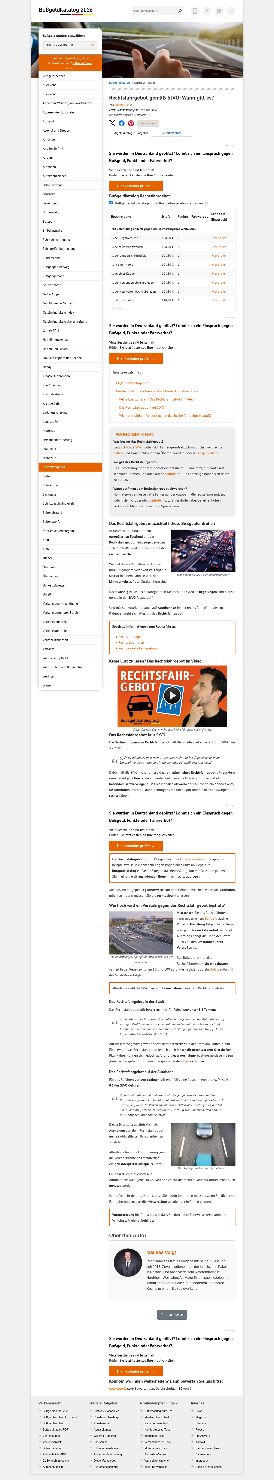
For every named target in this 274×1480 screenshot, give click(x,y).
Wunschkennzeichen (157, 1460)
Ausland (48, 158)
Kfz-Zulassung (52, 385)
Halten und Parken (55, 349)
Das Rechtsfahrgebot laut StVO (141, 407)
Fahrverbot (49, 1454)
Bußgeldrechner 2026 (56, 1411)
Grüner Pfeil (51, 331)
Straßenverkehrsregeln (58, 531)
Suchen (180, 10)
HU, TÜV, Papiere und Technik (62, 358)
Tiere (46, 549)
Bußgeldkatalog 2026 (66, 11)
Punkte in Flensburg (106, 1417)
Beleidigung (51, 203)
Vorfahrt (48, 649)
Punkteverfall (102, 1423)
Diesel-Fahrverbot (105, 1460)
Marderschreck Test (156, 1417)
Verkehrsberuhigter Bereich (61, 612)
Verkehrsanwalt (52, 1442)
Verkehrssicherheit (55, 640)
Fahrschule (100, 1442)
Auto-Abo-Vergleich (156, 1454)
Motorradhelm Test (156, 1448)
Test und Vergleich (155, 1466)
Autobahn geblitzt (53, 1466)
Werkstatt (49, 676)
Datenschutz (203, 1454)
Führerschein (52, 258)
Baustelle (49, 194)
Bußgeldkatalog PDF (55, 1429)
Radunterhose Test (156, 1423)
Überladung (51, 576)
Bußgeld (211, 918)
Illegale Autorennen (56, 376)
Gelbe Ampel (51, 294)
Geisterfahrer (52, 285)
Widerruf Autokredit (105, 1435)
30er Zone (50, 85)
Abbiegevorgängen (193, 859)
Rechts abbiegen (130, 636)
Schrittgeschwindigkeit (58, 503)
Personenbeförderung (57, 440)
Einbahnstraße (52, 230)
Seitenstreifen (52, 522)
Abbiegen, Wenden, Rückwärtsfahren (67, 103)
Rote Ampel (51, 485)
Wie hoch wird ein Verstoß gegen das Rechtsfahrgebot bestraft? (165, 415)
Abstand (48, 121)
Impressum (202, 1460)
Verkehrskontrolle (55, 631)
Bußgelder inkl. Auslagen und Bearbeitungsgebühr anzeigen (159, 203)
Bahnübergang (53, 185)
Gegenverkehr (208, 453)
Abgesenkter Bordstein (58, 112)
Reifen (47, 476)
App (195, 10)
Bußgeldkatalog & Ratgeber (130, 133)
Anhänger (49, 139)
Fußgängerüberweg (56, 267)
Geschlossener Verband (58, 303)
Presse (199, 1429)
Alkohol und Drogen (56, 130)
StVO (139, 447)
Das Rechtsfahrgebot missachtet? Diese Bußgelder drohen (158, 391)
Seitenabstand (52, 513)
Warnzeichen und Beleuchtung (63, 667)
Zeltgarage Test (154, 1435)
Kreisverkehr (51, 403)
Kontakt (200, 1442)
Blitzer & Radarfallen (106, 1411)
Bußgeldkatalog (119, 83)
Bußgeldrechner (54, 76)
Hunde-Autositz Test (157, 1429)
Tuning (98, 1454)
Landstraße (50, 422)
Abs (128, 447)
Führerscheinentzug (106, 1466)
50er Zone (50, 94)
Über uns (201, 1423)
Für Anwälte (202, 1435)
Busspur (48, 221)
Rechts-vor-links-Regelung (138, 648)
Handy (47, 367)
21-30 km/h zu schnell (56, 1460)
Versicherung (114, 1454)
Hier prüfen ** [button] (220, 238)
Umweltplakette (54, 585)
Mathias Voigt (123, 105)
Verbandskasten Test (157, 1442)
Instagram (230, 10)
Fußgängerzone (53, 276)
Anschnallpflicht (54, 149)
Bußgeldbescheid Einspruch (60, 1417)
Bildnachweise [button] (172, 1314)
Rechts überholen (131, 642)
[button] (112, 123)
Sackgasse (50, 494)
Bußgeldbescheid (53, 1423)
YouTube (218, 10)
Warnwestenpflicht (55, 658)
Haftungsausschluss (208, 1448)
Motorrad (49, 431)
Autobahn (49, 167)
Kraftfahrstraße (53, 394)
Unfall (47, 594)
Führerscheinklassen (106, 1448)
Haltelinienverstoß (55, 340)
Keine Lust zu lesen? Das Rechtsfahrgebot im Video (156, 399)
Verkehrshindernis (55, 622)
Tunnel (47, 558)
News (198, 1411)
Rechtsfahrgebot (54, 467)
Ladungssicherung (55, 412)
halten (118, 453)
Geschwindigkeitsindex (58, 312)
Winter (47, 685)
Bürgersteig (51, 212)
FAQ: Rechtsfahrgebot (132, 383)
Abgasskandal (102, 1429)
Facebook (207, 10)
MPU (63, 1454)
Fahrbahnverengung (56, 240)
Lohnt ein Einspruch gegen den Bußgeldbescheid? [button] (70, 60)
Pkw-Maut (49, 449)
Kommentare (148, 123)
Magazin (200, 1417)
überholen (155, 500)
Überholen (50, 567)
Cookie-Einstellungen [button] (208, 1466)
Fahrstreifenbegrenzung (59, 249)
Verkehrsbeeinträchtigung (60, 604)
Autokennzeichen (55, 176)
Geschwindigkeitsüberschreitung (65, 321)
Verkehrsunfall (51, 1435)
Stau (46, 540)
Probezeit (49, 458)
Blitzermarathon (52, 1448)
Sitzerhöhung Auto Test (158, 1411)
